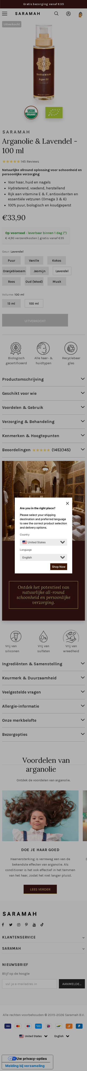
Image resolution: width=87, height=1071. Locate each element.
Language (26, 549)
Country (25, 534)
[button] (67, 503)
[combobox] (34, 542)
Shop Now (58, 566)
